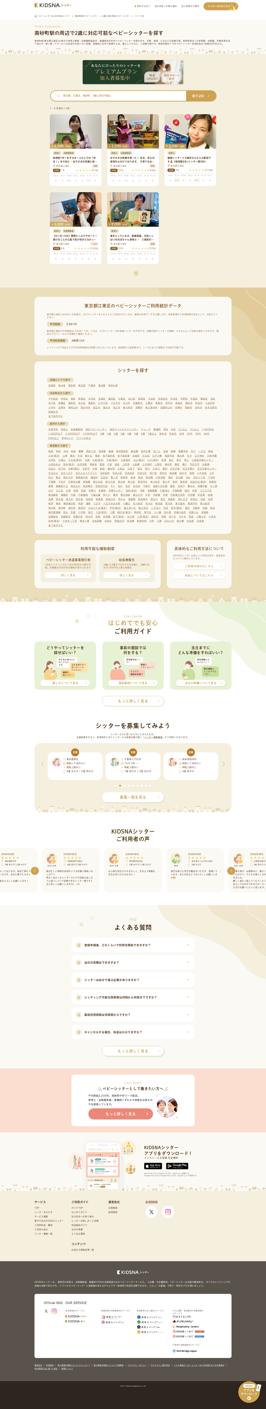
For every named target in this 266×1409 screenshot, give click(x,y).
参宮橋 (149, 477)
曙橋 (81, 451)
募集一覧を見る (133, 797)
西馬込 (194, 499)
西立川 (154, 499)
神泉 (175, 482)
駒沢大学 (68, 477)
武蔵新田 (53, 516)
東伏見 (72, 508)
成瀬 (50, 499)
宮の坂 (167, 512)
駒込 (58, 477)
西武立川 (75, 486)
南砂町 (137, 512)
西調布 (171, 499)
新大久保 (110, 482)
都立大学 (138, 495)
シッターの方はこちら (219, 6)
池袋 (165, 451)
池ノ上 (157, 451)
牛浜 (80, 456)
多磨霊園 (152, 490)
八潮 (159, 521)
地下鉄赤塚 (109, 456)
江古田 (145, 456)
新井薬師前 (122, 451)
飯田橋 (134, 451)
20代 (190, 434)
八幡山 (126, 503)
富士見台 (143, 508)
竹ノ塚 (213, 486)
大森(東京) (112, 460)
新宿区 (81, 399)
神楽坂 (93, 464)
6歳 (143, 434)
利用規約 (50, 1365)
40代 (207, 434)
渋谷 (188, 477)
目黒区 (141, 399)
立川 (50, 490)
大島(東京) (98, 460)
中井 (147, 495)
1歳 (109, 434)
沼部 (210, 499)
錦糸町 (111, 469)
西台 (163, 499)
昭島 (73, 451)
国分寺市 (85, 407)
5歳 (136, 434)
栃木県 (62, 385)
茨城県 (52, 385)
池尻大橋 (146, 451)
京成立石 (142, 473)
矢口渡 (130, 516)
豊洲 (115, 495)
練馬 (58, 503)
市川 (193, 451)
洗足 (127, 486)
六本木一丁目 (69, 521)
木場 (94, 469)
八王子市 (115, 403)
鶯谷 (72, 456)
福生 (187, 508)
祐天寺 (155, 516)
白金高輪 (97, 521)
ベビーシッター (125, 41)
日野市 (62, 407)
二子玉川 (156, 508)
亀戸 (184, 464)
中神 (165, 495)
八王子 (97, 503)
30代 (198, 434)
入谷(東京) (54, 456)
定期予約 (53, 429)
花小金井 (138, 503)
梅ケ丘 (88, 456)
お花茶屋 (82, 464)
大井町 (52, 460)
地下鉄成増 (123, 456)
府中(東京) (176, 508)
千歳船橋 (177, 490)
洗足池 (136, 486)
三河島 (81, 512)
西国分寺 (110, 499)
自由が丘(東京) (198, 482)
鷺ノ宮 (114, 477)
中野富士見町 (177, 495)
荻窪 (163, 460)
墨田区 (111, 399)
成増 (210, 495)
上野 (64, 456)
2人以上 (182, 429)
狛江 (50, 477)
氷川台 (149, 503)
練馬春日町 (69, 503)
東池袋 (159, 503)
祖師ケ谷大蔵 (160, 486)
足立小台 (169, 521)
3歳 (123, 434)
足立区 (81, 403)
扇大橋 (180, 521)
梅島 (97, 456)
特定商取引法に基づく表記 (46, 1369)
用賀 (163, 516)
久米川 (156, 469)
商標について (67, 1369)
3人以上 (194, 429)
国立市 (96, 407)
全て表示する (55, 416)
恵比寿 (180, 456)
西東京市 (53, 412)
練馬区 (72, 403)
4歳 (129, 434)
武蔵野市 (138, 403)
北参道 (200, 521)
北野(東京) (74, 469)
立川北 (59, 490)
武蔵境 (204, 512)
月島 (194, 490)
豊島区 (204, 399)
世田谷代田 (101, 486)
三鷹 (112, 512)
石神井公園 (74, 482)
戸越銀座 (83, 495)
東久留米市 (151, 407)
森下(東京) (118, 516)
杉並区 (194, 399)
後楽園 (173, 473)
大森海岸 (125, 460)
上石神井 (147, 464)
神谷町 (168, 464)
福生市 (106, 407)
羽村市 (198, 407)
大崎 (87, 460)
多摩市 (178, 407)
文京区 (91, 399)
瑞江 (90, 512)
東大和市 (128, 407)
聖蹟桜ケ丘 (62, 486)
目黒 (97, 516)
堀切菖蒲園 (54, 512)
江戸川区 (103, 403)
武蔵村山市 (166, 407)
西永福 (59, 499)
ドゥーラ (146, 429)
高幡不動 (202, 486)
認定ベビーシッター (96, 429)
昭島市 (179, 403)
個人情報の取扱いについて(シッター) (74, 1365)
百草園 (106, 516)
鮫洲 (140, 477)
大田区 (151, 399)
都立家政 (125, 495)
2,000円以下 (73, 434)
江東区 (121, 399)
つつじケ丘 (206, 490)
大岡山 (62, 460)
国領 (191, 473)
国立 (139, 469)
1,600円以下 (55, 434)
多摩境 (102, 490)
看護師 (157, 429)
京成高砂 (130, 473)
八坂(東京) (143, 516)
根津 (50, 503)
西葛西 (99, 499)
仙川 (120, 486)
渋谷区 (174, 399)
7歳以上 (152, 434)
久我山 (121, 469)
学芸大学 (195, 464)
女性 (173, 429)
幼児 (181, 434)
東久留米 (180, 503)
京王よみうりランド (86, 473)
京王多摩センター (207, 469)
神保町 (212, 482)
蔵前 (165, 469)
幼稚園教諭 (77, 429)
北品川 (52, 469)
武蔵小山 (193, 512)
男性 (165, 429)
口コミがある (83, 438)
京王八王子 (67, 473)
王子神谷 (199, 456)
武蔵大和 (78, 516)
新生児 (163, 434)
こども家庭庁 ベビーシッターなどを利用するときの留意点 (199, 1365)
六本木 (212, 516)
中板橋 (156, 495)
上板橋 (136, 464)
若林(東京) (54, 521)
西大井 (69, 499)
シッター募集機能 (153, 737)
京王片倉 (175, 469)
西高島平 (143, 499)
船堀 (205, 508)
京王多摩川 (189, 469)
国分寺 (183, 473)
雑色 (172, 486)
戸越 (73, 495)
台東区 (101, 399)
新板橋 (86, 482)
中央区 (64, 399)
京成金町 (105, 473)
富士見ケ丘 (130, 508)
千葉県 (91, 385)
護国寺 (94, 477)
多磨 (142, 490)
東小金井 (205, 503)
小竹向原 (202, 473)
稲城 (210, 451)
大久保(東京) (75, 460)
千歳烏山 (164, 490)
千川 (112, 486)
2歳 (116, 434)
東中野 (62, 508)
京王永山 (53, 473)
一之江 (202, 451)
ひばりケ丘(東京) (97, 508)
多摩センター (116, 490)
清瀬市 (139, 407)
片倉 (109, 464)
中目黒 (201, 495)
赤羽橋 (130, 521)
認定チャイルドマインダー (124, 429)
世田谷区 (163, 399)
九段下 (131, 469)
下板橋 (52, 482)
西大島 (79, 499)
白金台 (108, 521)
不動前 (196, 508)
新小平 (166, 482)
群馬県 (72, 385)
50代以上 (53, 438)
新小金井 (155, 482)
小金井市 (210, 403)
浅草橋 (102, 451)
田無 (75, 490)
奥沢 (179, 460)
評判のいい (68, 438)
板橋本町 (183, 451)
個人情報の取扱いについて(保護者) (109, 1365)
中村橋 (191, 495)
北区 (212, 399)
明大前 (89, 516)
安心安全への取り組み (166, 6)
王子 (189, 456)
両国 (191, 516)
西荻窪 (89, 499)
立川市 (126, 403)
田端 (83, 490)
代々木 (182, 516)
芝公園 (179, 477)
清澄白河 (119, 521)
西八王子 (183, 499)
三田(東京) (101, 512)
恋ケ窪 (153, 473)
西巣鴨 (131, 499)
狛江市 (116, 407)
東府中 (81, 508)
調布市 (189, 403)
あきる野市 (211, 407)
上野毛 (158, 464)
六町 (151, 521)
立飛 (68, 490)
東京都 (101, 385)
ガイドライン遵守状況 (160, 1365)
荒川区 (52, 403)
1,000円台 (208, 429)
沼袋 (202, 499)
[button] (116, 786)
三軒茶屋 (160, 477)
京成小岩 (117, 473)
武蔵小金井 (180, 512)
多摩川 (92, 490)
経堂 (102, 469)
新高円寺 (142, 482)
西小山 (121, 499)
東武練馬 (53, 495)
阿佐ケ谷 (91, 451)
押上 (186, 460)
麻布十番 (84, 521)
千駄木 (146, 486)
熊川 (147, 469)
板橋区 (62, 403)
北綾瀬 (205, 464)
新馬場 (183, 482)
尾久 (171, 460)
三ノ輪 (157, 512)
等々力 (106, 495)
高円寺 (163, 473)
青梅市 (159, 403)
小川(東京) (153, 460)
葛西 (102, 464)
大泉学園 (212, 456)
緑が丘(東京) (124, 512)
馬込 (65, 512)
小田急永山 (54, 464)
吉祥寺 (86, 469)
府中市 (169, 403)
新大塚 (121, 482)
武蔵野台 (66, 516)
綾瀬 (111, 451)
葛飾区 (91, 403)
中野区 (184, 399)
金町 (117, 464)
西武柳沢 (88, 486)
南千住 (147, 512)
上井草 (126, 464)
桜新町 (124, 477)
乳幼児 (173, 434)
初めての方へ (143, 6)
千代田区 (53, 399)
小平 (212, 473)
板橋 (173, 451)
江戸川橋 (157, 456)
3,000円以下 (90, 434)
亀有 (177, 464)
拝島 (80, 503)
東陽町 (64, 495)
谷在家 (190, 521)
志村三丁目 (199, 477)
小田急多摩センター (202, 460)
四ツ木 (172, 516)
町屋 (73, 512)
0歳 (102, 434)
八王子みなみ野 (111, 503)
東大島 (169, 503)
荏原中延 (169, 456)
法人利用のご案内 (190, 6)
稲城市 (188, 407)
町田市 (198, 403)
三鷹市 (149, 403)
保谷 (212, 508)
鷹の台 (191, 486)
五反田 (104, 477)
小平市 (52, 407)
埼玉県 (81, 385)
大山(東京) (139, 460)
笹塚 (133, 477)
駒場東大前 (82, 477)
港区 (73, 399)
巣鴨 (50, 486)
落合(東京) (69, 464)
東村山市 (73, 407)
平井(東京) (115, 508)
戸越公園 (95, 495)
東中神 (52, 508)
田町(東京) (131, 490)
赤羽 (65, 451)
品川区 (131, 399)
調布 (187, 490)
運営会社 (38, 1365)
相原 (50, 451)
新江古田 (98, 482)
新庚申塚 (142, 521)
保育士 (64, 429)
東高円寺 (192, 503)
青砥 (58, 451)
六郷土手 (201, 516)
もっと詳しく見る (133, 1051)
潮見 (170, 477)
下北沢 (62, 482)
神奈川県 (113, 385)
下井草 (211, 477)
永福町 (136, 456)
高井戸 (181, 486)
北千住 (62, 469)
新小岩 (131, 482)
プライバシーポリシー (137, 1365)
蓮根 (88, 503)
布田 (165, 508)
